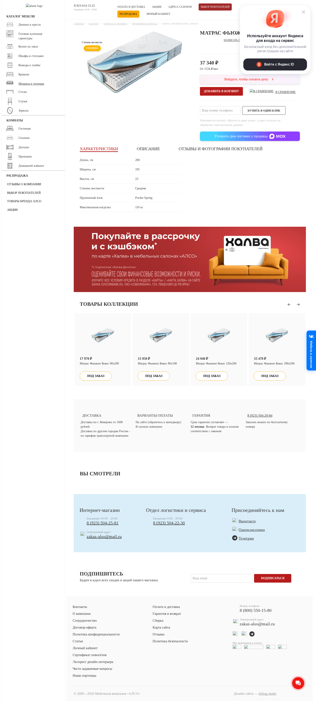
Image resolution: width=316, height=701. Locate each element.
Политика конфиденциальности (96, 634)
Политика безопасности (170, 641)
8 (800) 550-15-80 (256, 610)
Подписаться (272, 578)
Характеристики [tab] (99, 148)
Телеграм (246, 538)
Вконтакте (247, 521)
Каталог (94, 24)
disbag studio (267, 693)
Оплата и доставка (131, 6)
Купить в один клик (264, 110)
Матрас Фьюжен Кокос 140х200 (274, 363)
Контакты (80, 607)
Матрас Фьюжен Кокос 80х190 (99, 363)
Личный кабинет (158, 13)
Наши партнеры (84, 675)
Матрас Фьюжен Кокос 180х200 (216, 363)
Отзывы (158, 634)
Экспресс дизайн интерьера (93, 662)
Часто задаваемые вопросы (92, 668)
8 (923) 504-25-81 (102, 522)
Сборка (158, 620)
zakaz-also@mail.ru (104, 536)
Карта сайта (161, 627)
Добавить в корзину (221, 91)
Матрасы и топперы (115, 24)
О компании (82, 613)
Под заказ (95, 376)
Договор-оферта (84, 627)
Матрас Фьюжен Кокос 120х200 (158, 363)
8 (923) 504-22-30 (169, 522)
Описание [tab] (148, 148)
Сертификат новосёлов (90, 655)
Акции (156, 6)
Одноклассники (252, 530)
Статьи (78, 641)
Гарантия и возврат (167, 613)
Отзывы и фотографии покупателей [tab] (220, 148)
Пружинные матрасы (144, 24)
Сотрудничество (85, 620)
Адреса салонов (180, 6)
